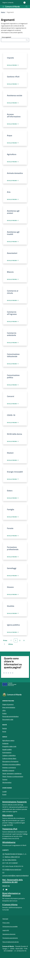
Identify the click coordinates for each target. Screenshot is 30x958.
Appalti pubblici (7, 749)
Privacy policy (6, 923)
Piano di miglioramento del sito (10, 942)
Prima (5, 640)
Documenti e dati (7, 719)
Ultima (11, 644)
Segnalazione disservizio (8, 934)
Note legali (5, 919)
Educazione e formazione (10, 761)
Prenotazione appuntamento (10, 938)
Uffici (4, 710)
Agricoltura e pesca (8, 740)
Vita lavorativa (6, 782)
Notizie (4, 728)
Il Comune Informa (9, 904)
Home (3, 12)
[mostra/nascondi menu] (3, 7)
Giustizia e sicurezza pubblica (11, 764)
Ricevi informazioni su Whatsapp (11, 894)
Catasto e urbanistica (9, 755)
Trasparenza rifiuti (9, 828)
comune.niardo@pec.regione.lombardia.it (15, 875)
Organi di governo (8, 704)
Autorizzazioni (6, 752)
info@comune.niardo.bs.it (12, 869)
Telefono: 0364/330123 (12, 857)
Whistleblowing (8, 842)
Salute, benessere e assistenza (11, 773)
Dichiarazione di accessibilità (10, 926)
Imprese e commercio (9, 767)
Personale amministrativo (10, 716)
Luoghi (4, 791)
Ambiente (5, 743)
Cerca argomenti (6, 37)
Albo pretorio (7, 815)
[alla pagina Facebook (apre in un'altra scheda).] (3, 889)
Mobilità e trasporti (8, 770)
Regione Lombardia (7, 2)
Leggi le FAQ (5, 930)
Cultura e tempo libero (9, 758)
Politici (4, 713)
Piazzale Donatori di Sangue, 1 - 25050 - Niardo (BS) (16, 853)
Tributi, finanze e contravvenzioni (12, 776)
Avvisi (4, 731)
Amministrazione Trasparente (14, 801)
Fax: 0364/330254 (10, 860)
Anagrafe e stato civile (9, 746)
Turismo (4, 779)
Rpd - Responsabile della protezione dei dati (12, 880)
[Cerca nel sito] (27, 7)
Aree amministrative (8, 707)
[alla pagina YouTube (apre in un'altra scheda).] (6, 889)
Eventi (4, 794)
